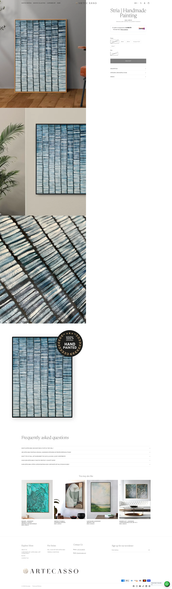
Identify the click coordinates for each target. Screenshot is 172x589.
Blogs (23, 555)
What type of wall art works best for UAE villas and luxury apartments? (44, 456)
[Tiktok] (143, 586)
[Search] (141, 3)
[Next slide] (50, 499)
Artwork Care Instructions (118, 72)
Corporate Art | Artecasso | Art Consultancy (31, 552)
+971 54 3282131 (81, 549)
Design (112, 76)
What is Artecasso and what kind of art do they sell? (37, 448)
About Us (24, 549)
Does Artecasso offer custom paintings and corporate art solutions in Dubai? (45, 464)
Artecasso (28, 586)
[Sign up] (148, 550)
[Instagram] (137, 586)
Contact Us (25, 558)
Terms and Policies (36, 586)
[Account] (145, 3)
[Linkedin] (146, 586)
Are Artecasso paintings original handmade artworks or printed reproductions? (46, 452)
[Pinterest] (149, 586)
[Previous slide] (24, 499)
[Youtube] (140, 586)
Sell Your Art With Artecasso (56, 549)
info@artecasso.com (81, 553)
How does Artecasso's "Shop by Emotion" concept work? (38, 460)
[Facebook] (134, 586)
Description (114, 68)
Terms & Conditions (53, 552)
